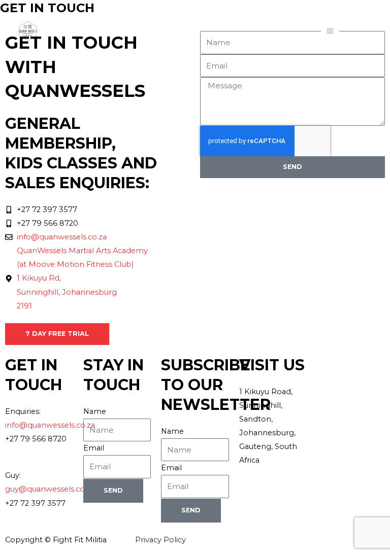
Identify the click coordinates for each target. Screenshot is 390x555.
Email (93, 448)
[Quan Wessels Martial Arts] (28, 31)
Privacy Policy (160, 539)
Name (94, 411)
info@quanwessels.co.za (50, 425)
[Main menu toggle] (330, 31)
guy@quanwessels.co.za (49, 489)
